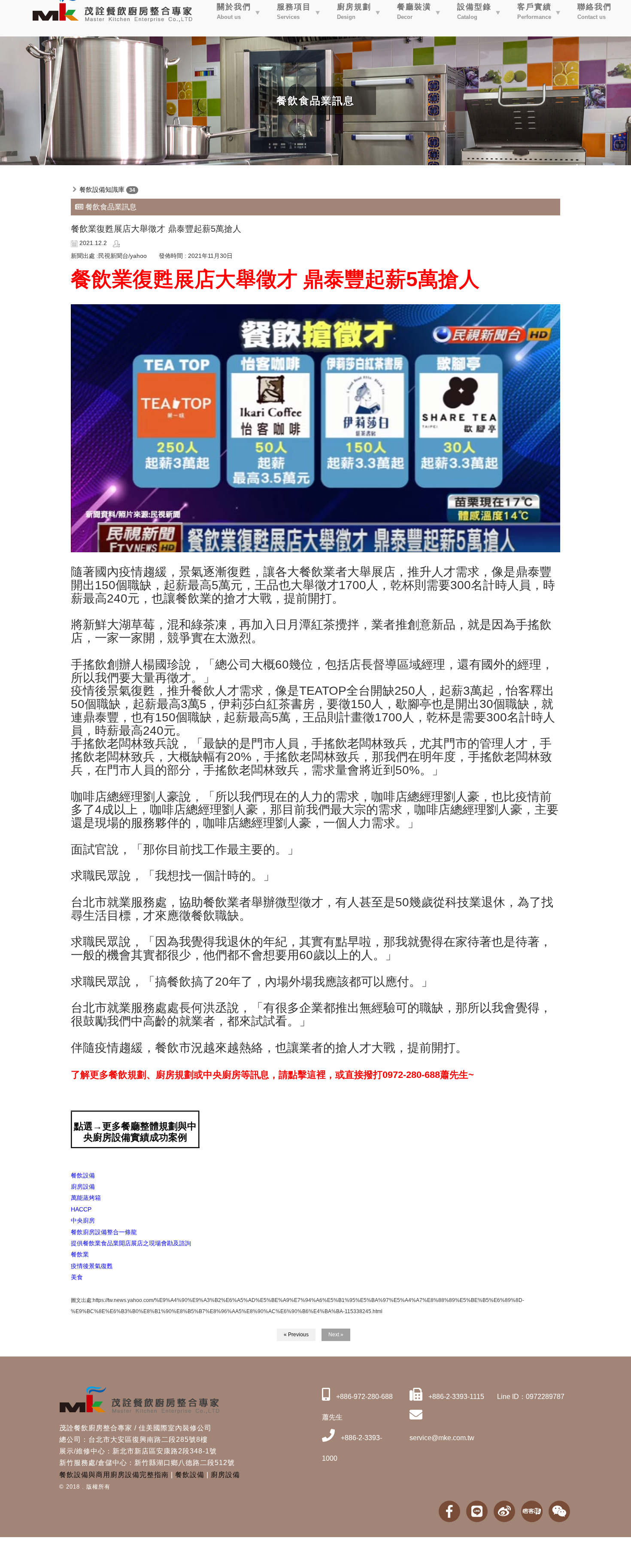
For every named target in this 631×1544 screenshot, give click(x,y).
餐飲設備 (189, 1474)
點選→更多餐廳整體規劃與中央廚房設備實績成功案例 (135, 1132)
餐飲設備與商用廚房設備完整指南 (114, 1474)
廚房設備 (225, 1474)
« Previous (296, 1335)
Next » (335, 1335)
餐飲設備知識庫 (101, 189)
